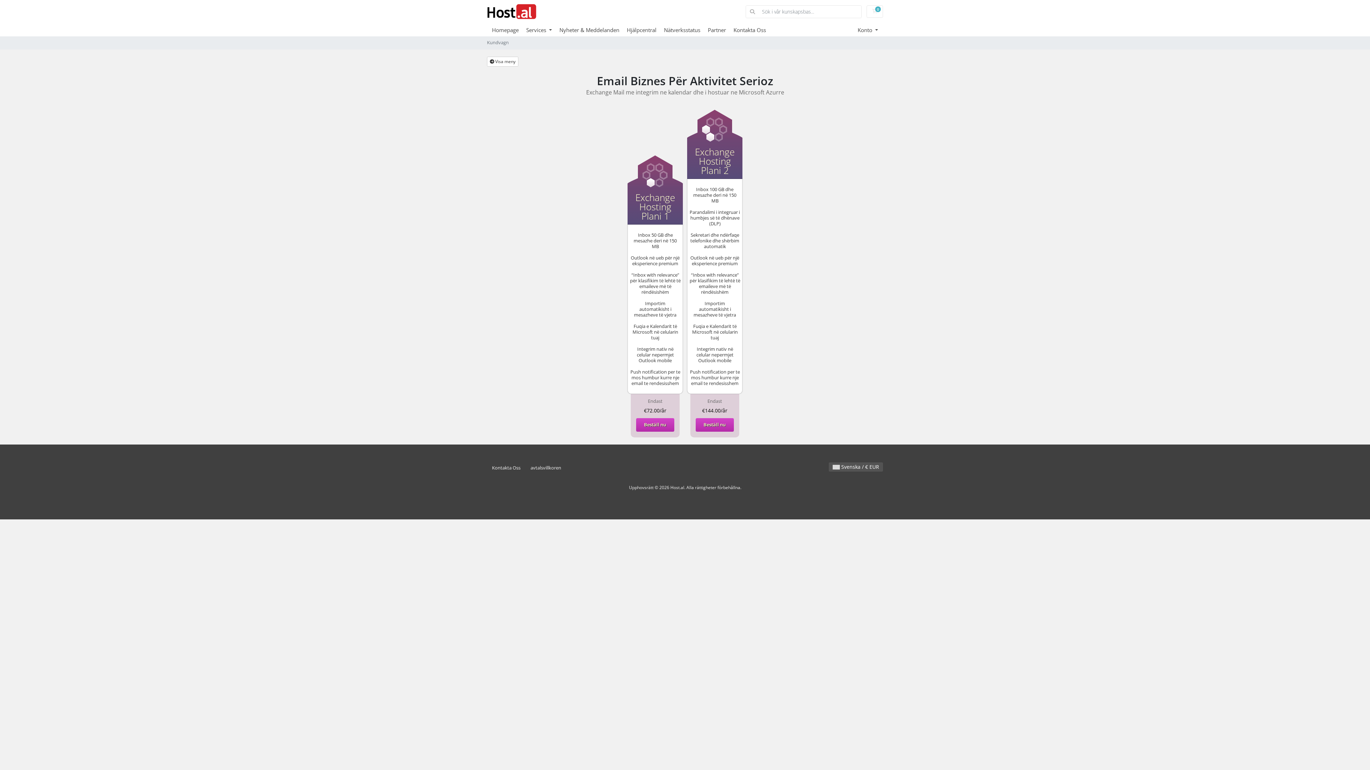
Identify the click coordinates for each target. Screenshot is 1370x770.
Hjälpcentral (641, 30)
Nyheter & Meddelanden (589, 30)
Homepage (505, 30)
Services (537, 30)
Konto (866, 30)
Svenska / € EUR (859, 466)
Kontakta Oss (750, 30)
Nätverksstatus (682, 30)
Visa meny (505, 61)
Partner (717, 30)
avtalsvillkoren (546, 468)
